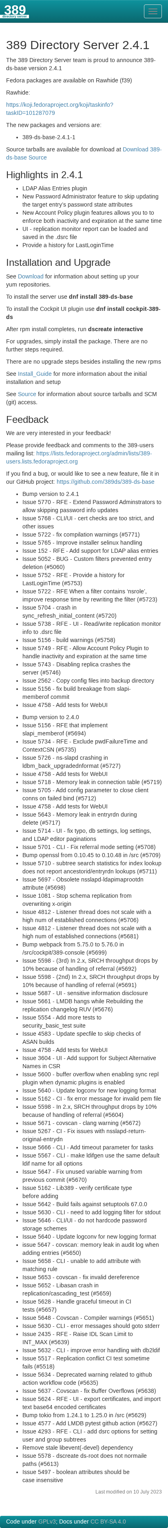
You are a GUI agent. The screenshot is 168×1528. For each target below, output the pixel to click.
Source (27, 394)
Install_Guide (35, 374)
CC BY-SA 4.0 (108, 1522)
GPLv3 (47, 1522)
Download (31, 276)
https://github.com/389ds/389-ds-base (106, 482)
